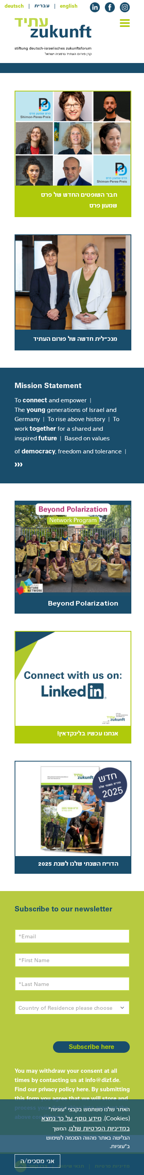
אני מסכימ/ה (37, 1161)
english (69, 6)
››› (19, 463)
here (82, 1089)
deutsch (14, 6)
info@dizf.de (102, 1080)
